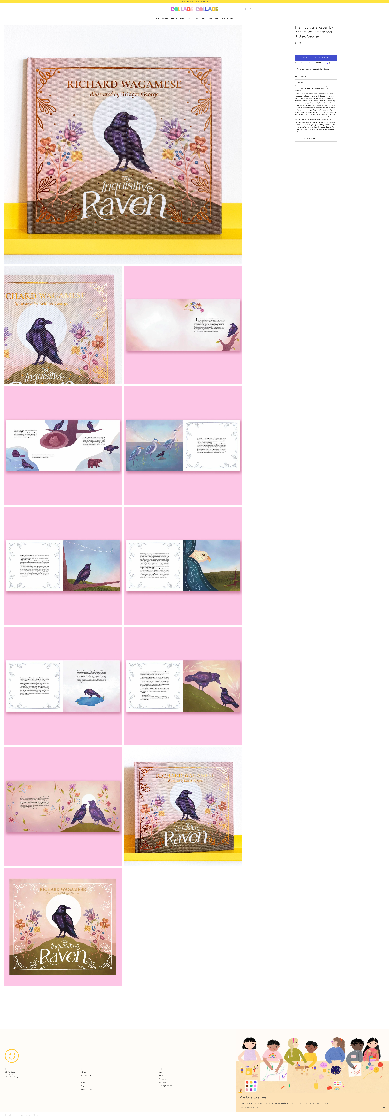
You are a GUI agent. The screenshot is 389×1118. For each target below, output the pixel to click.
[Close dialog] (231, 531)
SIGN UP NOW (207, 573)
